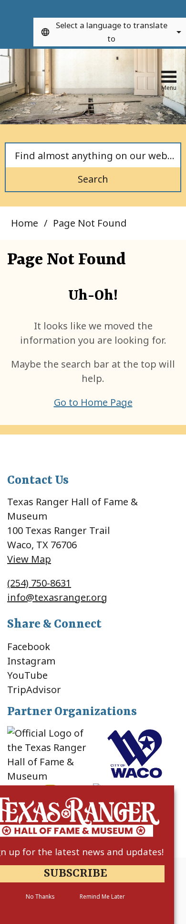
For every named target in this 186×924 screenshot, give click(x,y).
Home (24, 223)
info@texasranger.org (57, 597)
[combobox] (109, 32)
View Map (29, 559)
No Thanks (40, 896)
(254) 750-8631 (39, 582)
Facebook (28, 646)
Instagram (31, 660)
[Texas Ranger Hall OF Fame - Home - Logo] (62, 78)
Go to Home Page (93, 402)
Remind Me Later (102, 896)
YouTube (27, 675)
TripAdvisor (34, 689)
